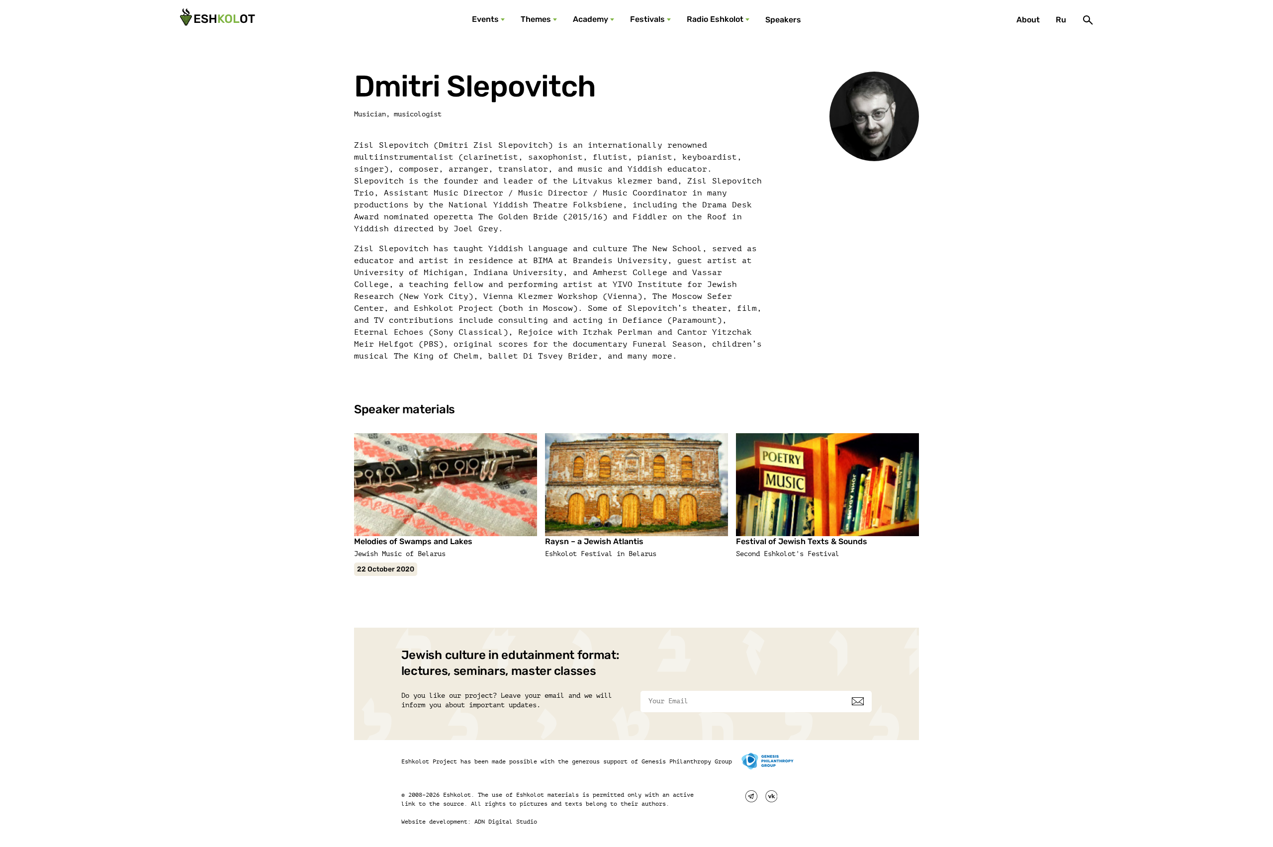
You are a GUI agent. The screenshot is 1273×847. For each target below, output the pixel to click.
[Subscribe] (858, 701)
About (1028, 19)
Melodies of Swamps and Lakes (413, 541)
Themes (536, 19)
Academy (590, 19)
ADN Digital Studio (505, 821)
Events (485, 19)
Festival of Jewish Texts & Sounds (801, 541)
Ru (1061, 19)
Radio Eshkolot (715, 19)
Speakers (783, 19)
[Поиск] (1088, 20)
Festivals (647, 19)
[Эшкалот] (216, 20)
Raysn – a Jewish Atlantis (594, 541)
